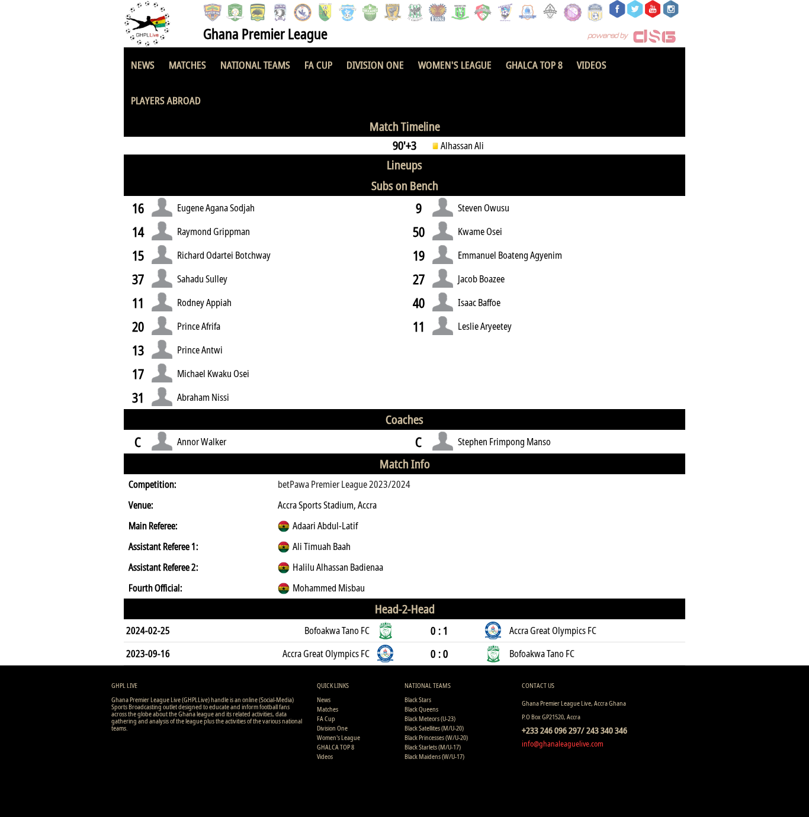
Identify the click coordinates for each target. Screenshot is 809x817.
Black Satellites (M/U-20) (434, 727)
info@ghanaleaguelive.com (562, 743)
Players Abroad (166, 100)
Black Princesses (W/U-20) (436, 737)
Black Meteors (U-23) (429, 718)
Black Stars (417, 699)
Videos (591, 65)
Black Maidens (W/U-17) (434, 756)
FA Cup (318, 65)
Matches (187, 65)
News (143, 65)
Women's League (455, 65)
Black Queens (421, 709)
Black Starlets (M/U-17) (432, 746)
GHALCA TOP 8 (534, 65)
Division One (375, 65)
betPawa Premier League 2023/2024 (344, 484)
